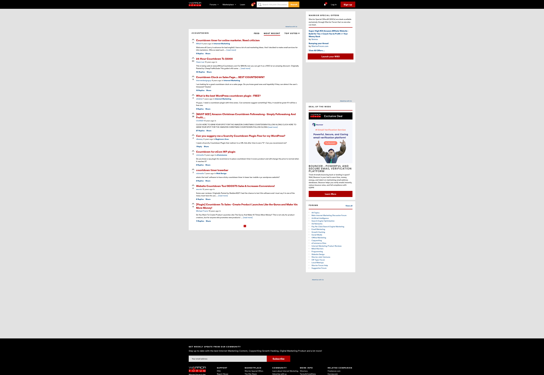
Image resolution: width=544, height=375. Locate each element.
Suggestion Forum (319, 268)
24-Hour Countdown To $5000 (214, 58)
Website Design (318, 254)
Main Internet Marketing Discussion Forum (329, 215)
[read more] (231, 50)
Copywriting (317, 240)
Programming (317, 251)
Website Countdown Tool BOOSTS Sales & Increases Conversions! (235, 186)
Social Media (317, 234)
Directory (304, 371)
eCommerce (221, 155)
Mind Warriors (317, 248)
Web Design (221, 173)
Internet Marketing (222, 43)
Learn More (330, 193)
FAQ (218, 371)
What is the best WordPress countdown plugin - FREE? (228, 95)
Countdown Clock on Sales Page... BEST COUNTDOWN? (230, 77)
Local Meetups (318, 262)
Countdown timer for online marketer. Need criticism (228, 40)
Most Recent (272, 33)
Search (294, 4)
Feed (257, 33)
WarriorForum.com (319, 46)
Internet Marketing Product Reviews (327, 246)
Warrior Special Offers (254, 371)
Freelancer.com (334, 371)
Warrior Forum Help (320, 265)
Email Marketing (318, 229)
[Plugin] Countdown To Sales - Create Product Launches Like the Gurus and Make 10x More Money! (247, 206)
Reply (199, 146)
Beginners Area (222, 139)
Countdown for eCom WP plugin (215, 151)
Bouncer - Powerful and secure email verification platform (330, 168)
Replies (200, 53)
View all (349, 205)
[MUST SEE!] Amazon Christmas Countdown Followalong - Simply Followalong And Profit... (246, 115)
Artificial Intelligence (320, 218)
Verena (314, 39)
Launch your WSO (330, 56)
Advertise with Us (291, 26)
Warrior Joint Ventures (321, 257)
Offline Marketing (319, 237)
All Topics (315, 212)
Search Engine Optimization (323, 221)
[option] (330, 154)
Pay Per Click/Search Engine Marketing (328, 226)
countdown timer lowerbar (212, 170)
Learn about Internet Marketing (285, 371)
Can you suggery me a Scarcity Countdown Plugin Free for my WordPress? (240, 135)
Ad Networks (317, 223)
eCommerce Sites (319, 243)
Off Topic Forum (318, 260)
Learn (243, 4)
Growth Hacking (318, 232)
